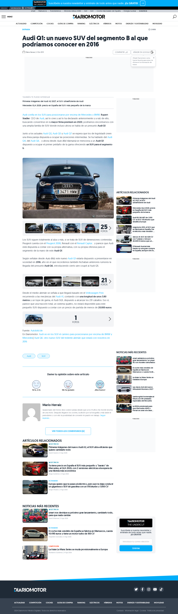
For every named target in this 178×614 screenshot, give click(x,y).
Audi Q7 (67, 133)
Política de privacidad (155, 610)
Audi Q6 (35, 140)
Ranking (81, 23)
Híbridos (107, 23)
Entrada (26, 29)
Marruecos (42, 11)
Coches (50, 23)
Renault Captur (84, 243)
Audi (41, 118)
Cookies (143, 610)
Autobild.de (37, 330)
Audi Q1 (72, 258)
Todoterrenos (55, 11)
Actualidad (21, 23)
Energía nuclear (130, 11)
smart (33, 11)
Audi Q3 (46, 133)
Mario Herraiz (30, 52)
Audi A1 (59, 296)
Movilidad (157, 23)
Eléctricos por (16, 8)
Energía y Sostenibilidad (137, 23)
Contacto (120, 610)
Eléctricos (94, 23)
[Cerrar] (153, 57)
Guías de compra (65, 23)
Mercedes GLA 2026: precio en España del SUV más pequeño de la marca (57, 105)
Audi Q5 (57, 133)
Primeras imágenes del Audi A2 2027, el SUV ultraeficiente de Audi (53, 101)
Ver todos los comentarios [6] (68, 431)
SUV (92, 11)
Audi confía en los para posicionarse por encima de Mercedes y (61, 114)
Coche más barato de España (109, 11)
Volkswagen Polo (95, 292)
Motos (118, 23)
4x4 (85, 11)
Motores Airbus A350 (72, 11)
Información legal (132, 610)
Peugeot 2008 (53, 243)
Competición (36, 23)
